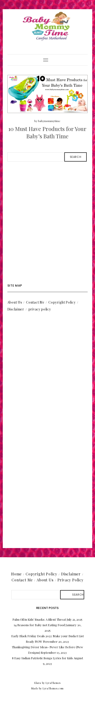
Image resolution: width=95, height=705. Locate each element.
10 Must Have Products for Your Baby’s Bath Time (47, 132)
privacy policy (39, 309)
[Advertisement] (47, 222)
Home (16, 573)
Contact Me (35, 302)
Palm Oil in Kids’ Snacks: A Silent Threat (39, 619)
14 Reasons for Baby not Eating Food (39, 625)
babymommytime (49, 121)
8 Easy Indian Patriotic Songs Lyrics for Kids (42, 658)
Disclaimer (15, 309)
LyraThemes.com (53, 688)
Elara (37, 683)
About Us (14, 302)
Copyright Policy (61, 302)
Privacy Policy (70, 579)
